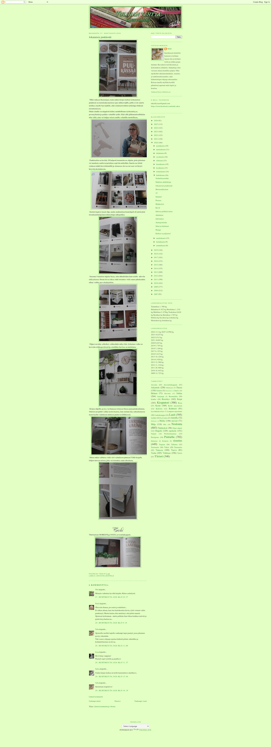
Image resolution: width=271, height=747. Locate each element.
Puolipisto (155, 437)
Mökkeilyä (160, 204)
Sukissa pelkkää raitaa (164, 211)
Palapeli (153, 434)
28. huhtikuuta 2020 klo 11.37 (111, 662)
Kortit (157, 405)
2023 (156, 131)
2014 (156, 268)
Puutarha (169, 437)
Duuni (179, 387)
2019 (156, 250)
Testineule (155, 447)
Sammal (159, 196)
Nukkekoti (162, 427)
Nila (97, 589)
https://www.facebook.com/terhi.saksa (165, 106)
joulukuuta (160, 146)
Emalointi (169, 391)
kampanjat (160, 396)
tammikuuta (161, 245)
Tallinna (174, 444)
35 (157, 193)
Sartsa (97, 669)
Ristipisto (165, 441)
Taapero (162, 444)
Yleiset (159, 456)
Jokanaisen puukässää (164, 185)
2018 (156, 253)
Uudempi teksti (95, 701)
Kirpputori (163, 402)
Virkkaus (167, 452)
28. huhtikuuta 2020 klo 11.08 (111, 645)
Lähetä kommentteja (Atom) (104, 706)
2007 (156, 294)
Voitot (179, 453)
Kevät (158, 207)
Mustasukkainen (162, 189)
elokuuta (159, 160)
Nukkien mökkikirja (163, 182)
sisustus (177, 440)
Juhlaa (179, 393)
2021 (156, 139)
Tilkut (166, 447)
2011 (156, 279)
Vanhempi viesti (140, 701)
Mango (158, 229)
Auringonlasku (161, 222)
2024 (156, 128)
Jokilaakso (160, 218)
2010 (156, 283)
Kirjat (179, 399)
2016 (156, 261)
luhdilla (174, 417)
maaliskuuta (161, 238)
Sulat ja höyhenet (162, 226)
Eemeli (159, 390)
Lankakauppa (160, 415)
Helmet (154, 393)
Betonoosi (169, 388)
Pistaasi (158, 200)
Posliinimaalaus (170, 433)
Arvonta (154, 384)
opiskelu (172, 430)
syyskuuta (160, 157)
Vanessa (159, 450)
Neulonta (176, 424)
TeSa (97, 629)
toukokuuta (161, 171)
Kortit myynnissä (175, 405)
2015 (156, 264)
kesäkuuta (160, 168)
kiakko (153, 399)
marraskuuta (161, 149)
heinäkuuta (160, 164)
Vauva (174, 450)
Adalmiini (159, 215)
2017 (156, 257)
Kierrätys (166, 399)
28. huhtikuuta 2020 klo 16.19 (111, 690)
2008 (156, 290)
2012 (156, 275)
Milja (153, 424)
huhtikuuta (160, 175)
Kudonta (159, 408)
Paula (97, 603)
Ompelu (158, 430)
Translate (145, 730)
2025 (156, 124)
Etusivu (118, 701)
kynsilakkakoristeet (157, 411)
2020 (156, 142)
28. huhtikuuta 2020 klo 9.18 (111, 622)
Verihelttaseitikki (162, 178)
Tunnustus (178, 447)
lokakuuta (160, 153)
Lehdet (153, 418)
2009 (156, 286)
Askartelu (155, 387)
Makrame (154, 421)
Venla (153, 452)
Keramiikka (173, 396)
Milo (164, 424)
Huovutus (167, 393)
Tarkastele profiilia (161, 92)
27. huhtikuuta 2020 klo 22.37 (111, 597)
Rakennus (154, 441)
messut (174, 420)
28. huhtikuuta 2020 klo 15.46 (111, 676)
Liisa (97, 652)
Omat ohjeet (177, 428)
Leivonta (163, 418)
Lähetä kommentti (96, 696)
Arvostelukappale (105, 576)
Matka (162, 420)
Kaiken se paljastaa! (163, 233)
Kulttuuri (173, 408)
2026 (156, 120)
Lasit (172, 415)
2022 (156, 135)
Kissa (180, 403)
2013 (156, 272)
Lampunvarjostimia (174, 411)
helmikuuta (160, 242)
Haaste (176, 391)
